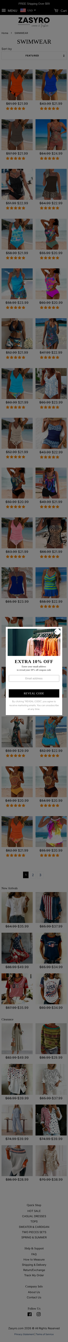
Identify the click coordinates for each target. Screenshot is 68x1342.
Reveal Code (34, 693)
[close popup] (57, 632)
